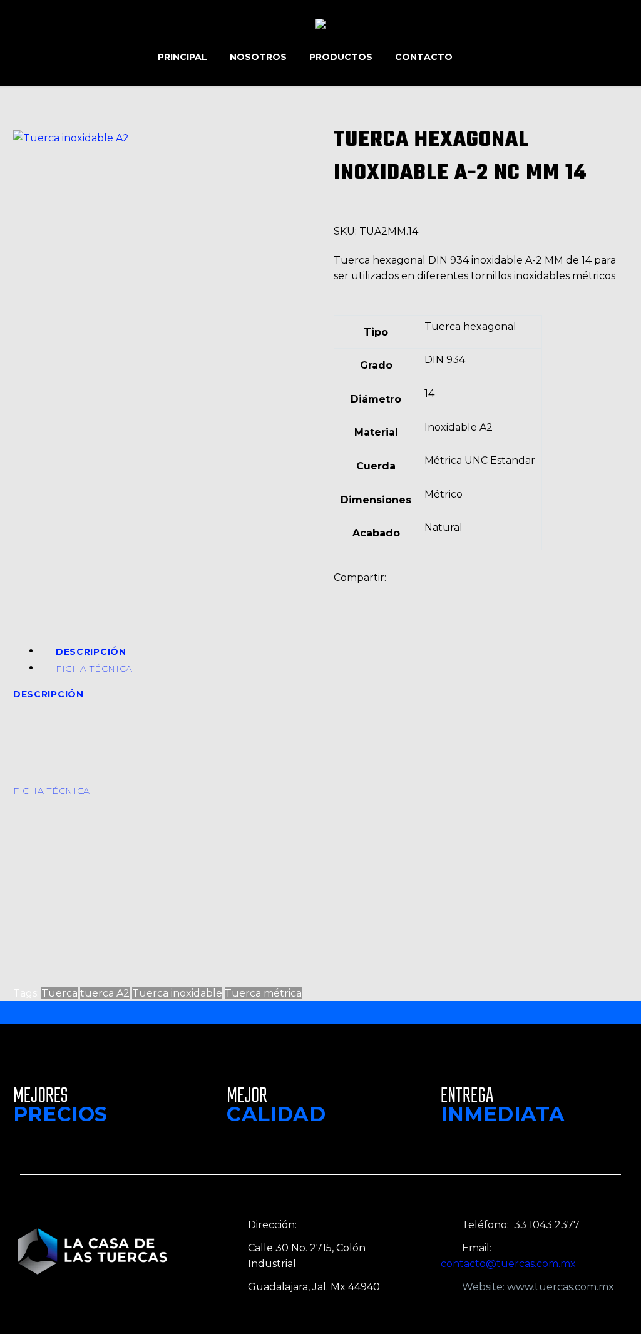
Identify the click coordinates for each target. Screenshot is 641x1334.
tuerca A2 (105, 993)
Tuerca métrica (263, 993)
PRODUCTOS (340, 57)
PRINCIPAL (182, 57)
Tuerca (59, 993)
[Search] (476, 57)
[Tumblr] (398, 590)
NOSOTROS (258, 57)
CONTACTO (424, 57)
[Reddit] (436, 590)
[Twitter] (361, 590)
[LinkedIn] (417, 590)
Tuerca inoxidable (177, 993)
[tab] (91, 651)
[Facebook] (342, 590)
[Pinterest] (379, 590)
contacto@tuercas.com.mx (508, 1264)
